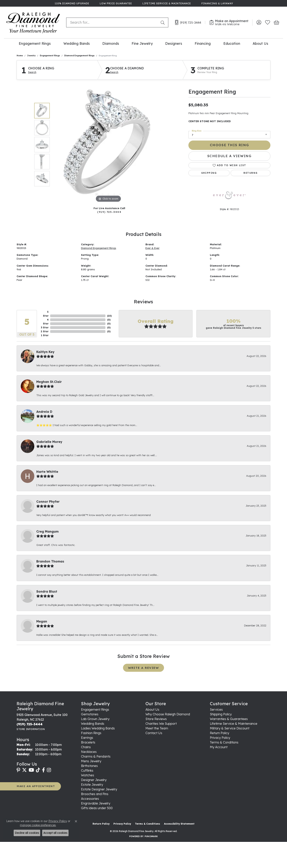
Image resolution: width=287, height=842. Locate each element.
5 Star (46, 313)
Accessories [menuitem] (90, 799)
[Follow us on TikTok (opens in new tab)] (38, 770)
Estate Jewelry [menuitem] (92, 784)
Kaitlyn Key (45, 352)
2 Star (45, 331)
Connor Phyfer (48, 501)
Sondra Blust (46, 591)
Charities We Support (161, 724)
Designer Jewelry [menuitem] (94, 780)
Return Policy (219, 733)
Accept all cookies (55, 833)
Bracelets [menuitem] (88, 742)
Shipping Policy (221, 714)
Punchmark (151, 836)
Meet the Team (156, 728)
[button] (258, 22)
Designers (173, 43)
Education (231, 43)
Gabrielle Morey (49, 442)
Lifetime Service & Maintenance (233, 724)
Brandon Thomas (50, 561)
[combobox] (112, 22)
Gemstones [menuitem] (89, 714)
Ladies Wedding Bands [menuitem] (98, 728)
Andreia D (44, 412)
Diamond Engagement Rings (79, 55)
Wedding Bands (76, 43)
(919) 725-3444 (109, 211)
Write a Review (143, 668)
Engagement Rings (35, 43)
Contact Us (153, 733)
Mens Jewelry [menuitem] (91, 761)
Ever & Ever (152, 248)
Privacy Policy (220, 738)
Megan (41, 621)
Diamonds (110, 43)
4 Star (46, 321)
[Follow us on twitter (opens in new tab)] (24, 770)
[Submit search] (163, 22)
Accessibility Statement (179, 823)
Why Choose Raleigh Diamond (167, 714)
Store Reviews (156, 719)
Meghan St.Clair (49, 382)
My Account (218, 747)
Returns (250, 172)
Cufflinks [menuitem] (87, 770)
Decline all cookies (27, 833)
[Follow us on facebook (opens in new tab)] (43, 770)
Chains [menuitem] (86, 747)
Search (32, 72)
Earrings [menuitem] (87, 738)
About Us (260, 43)
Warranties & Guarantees (229, 719)
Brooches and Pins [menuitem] (94, 794)
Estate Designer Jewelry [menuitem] (99, 789)
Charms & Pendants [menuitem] (96, 756)
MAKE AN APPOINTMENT (36, 786)
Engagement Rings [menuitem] (95, 709)
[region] (108, 144)
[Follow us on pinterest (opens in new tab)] (18, 770)
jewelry (31, 55)
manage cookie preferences (38, 825)
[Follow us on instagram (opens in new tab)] (49, 770)
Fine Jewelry (142, 43)
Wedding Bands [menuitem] (92, 724)
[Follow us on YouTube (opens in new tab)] (31, 770)
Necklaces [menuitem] (89, 752)
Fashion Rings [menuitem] (91, 733)
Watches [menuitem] (87, 775)
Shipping (209, 172)
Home (20, 55)
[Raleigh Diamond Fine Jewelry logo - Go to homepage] (33, 22)
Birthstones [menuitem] (89, 766)
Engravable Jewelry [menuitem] (95, 803)
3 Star (45, 327)
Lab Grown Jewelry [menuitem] (95, 719)
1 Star (45, 335)
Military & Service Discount (229, 728)
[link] (71, 3)
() (109, 315)
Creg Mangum (47, 531)
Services (216, 709)
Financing (203, 43)
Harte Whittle (47, 472)
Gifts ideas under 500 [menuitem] (97, 808)
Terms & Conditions (224, 742)
